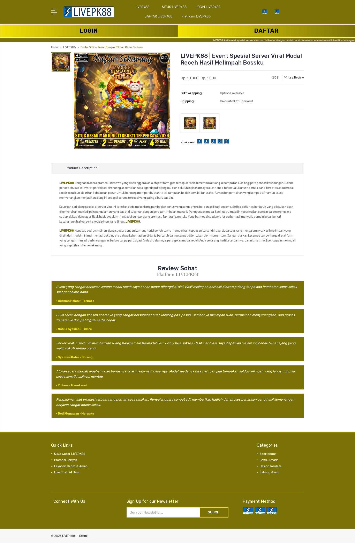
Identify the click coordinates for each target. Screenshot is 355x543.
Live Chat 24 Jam (66, 472)
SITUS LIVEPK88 (174, 7)
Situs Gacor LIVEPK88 (69, 454)
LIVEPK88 (142, 7)
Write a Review (294, 77)
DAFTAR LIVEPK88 (158, 16)
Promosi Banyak (65, 460)
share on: (188, 142)
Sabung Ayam (269, 472)
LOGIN (89, 30)
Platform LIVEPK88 (196, 16)
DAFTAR (266, 30)
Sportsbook (268, 454)
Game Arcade (269, 460)
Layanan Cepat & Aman (71, 466)
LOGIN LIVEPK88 (208, 7)
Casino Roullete (271, 466)
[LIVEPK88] (277, 14)
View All (265, 478)
